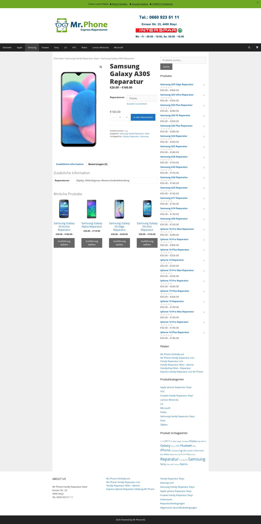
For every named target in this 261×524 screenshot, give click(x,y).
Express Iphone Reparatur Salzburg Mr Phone (130, 489)
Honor (173, 446)
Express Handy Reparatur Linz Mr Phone (181, 371)
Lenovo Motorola (100, 47)
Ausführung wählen (64, 243)
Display (193, 441)
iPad (194, 446)
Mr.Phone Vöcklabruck (172, 354)
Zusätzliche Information (70, 164)
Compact (185, 441)
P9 (182, 454)
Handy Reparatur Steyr (172, 478)
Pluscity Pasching (119, 4)
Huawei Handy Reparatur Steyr (176, 395)
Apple (19, 47)
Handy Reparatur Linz (171, 361)
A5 (171, 441)
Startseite (7, 47)
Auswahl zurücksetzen (137, 103)
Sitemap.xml (166, 482)
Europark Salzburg (140, 4)
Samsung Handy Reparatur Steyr (82, 58)
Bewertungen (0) (97, 164)
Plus (189, 454)
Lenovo (175, 450)
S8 (183, 460)
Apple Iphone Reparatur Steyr (176, 387)
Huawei (45, 47)
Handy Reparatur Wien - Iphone (177, 364)
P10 (184, 454)
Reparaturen (117, 97)
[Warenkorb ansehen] (257, 47)
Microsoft (118, 47)
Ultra (168, 464)
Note (172, 454)
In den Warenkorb (143, 117)
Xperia (184, 464)
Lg (180, 450)
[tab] (70, 164)
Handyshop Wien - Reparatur (175, 368)
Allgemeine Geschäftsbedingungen (178, 507)
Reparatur (134, 136)
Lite (184, 450)
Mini (162, 454)
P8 (179, 454)
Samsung (32, 47)
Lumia (189, 450)
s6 (181, 460)
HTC (74, 47)
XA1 (172, 464)
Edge (199, 441)
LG (65, 47)
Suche (166, 66)
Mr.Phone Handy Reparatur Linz (177, 357)
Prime (193, 455)
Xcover (177, 464)
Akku (174, 441)
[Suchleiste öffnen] (249, 47)
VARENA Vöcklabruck (162, 4)
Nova (176, 455)
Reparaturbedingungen (172, 503)
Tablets (164, 424)
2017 (167, 441)
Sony (56, 47)
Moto (166, 454)
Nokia (84, 47)
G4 (202, 441)
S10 (186, 460)
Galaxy (126, 136)
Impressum (166, 499)
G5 (205, 441)
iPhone (165, 450)
